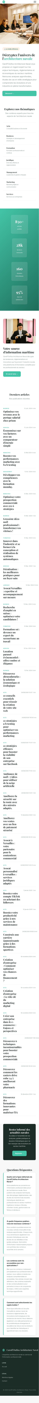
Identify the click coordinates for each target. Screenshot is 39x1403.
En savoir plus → (12, 374)
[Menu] (35, 1)
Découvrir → (9, 93)
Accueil (4, 1366)
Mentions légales (7, 1377)
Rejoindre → (19, 1153)
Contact (4, 1381)
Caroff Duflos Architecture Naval (22, 1349)
